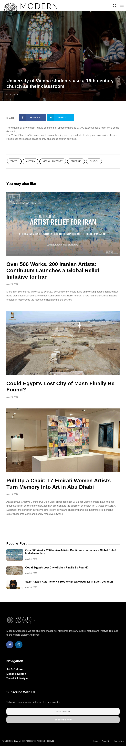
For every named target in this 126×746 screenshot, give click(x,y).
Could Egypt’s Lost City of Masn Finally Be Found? (57, 567)
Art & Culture (14, 669)
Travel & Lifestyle (17, 678)
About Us (106, 741)
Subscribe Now (63, 719)
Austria (30, 161)
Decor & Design (16, 673)
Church (94, 161)
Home (95, 741)
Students (76, 161)
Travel (14, 161)
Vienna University (53, 161)
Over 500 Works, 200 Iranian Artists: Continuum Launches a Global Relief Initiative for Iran (52, 270)
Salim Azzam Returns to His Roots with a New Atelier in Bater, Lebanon (69, 581)
